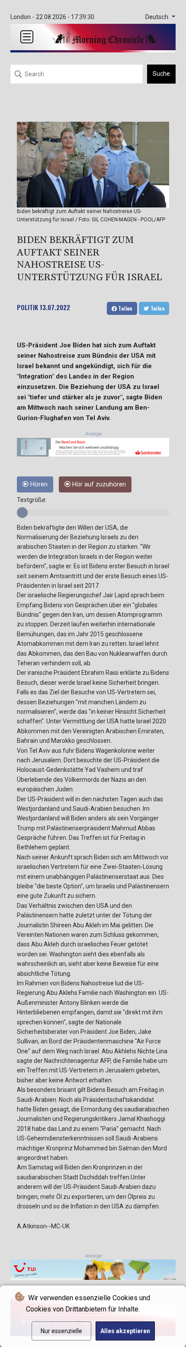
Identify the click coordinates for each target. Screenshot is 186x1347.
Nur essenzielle (61, 1331)
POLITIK (27, 307)
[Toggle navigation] (27, 36)
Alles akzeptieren (125, 1331)
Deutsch (157, 17)
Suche (161, 73)
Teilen (124, 308)
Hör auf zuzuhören (98, 484)
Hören (38, 484)
